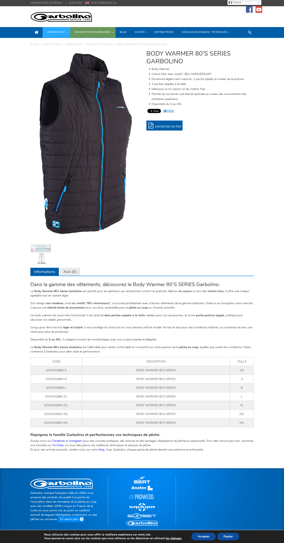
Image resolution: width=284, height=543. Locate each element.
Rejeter (228, 536)
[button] (249, 32)
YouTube (57, 445)
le (174, 538)
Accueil (34, 44)
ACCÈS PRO (75, 3)
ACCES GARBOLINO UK (103, 3)
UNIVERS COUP (52, 44)
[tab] (44, 272)
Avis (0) (70, 271)
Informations (44, 271)
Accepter (203, 536)
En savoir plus (69, 519)
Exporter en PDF (168, 127)
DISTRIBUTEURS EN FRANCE (46, 3)
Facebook (58, 441)
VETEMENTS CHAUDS (99, 44)
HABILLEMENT (74, 44)
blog (101, 450)
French (236, 2)
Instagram (75, 441)
